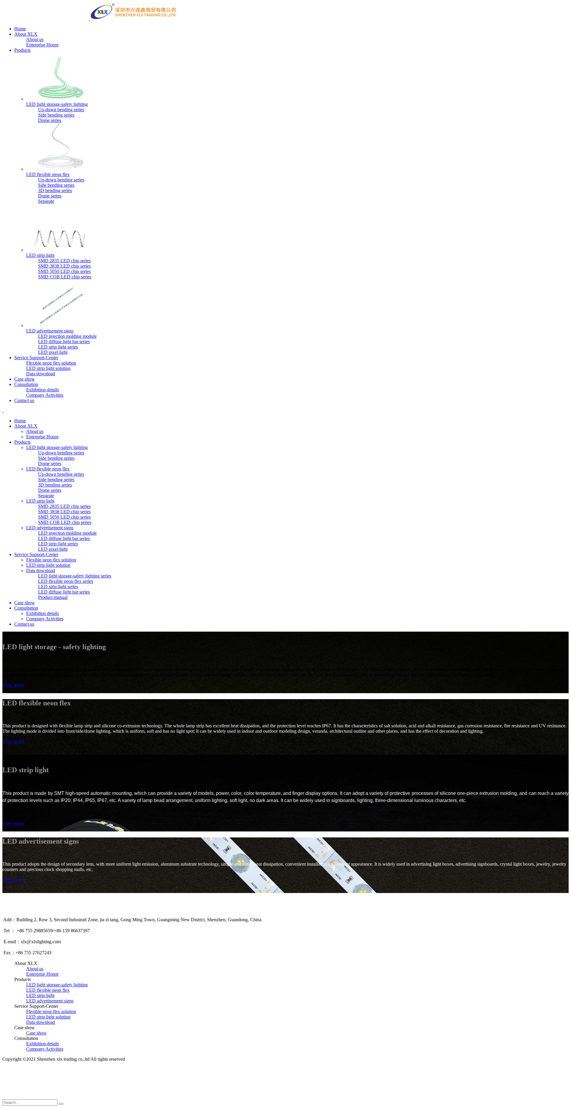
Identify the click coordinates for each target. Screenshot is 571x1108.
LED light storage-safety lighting (57, 104)
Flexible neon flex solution (51, 362)
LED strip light (40, 255)
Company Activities (44, 395)
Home (20, 28)
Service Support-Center (36, 357)
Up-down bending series (61, 109)
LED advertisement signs (49, 330)
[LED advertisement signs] (60, 325)
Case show (24, 379)
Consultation (26, 384)
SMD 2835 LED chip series (64, 260)
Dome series (49, 120)
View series (13, 685)
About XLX (25, 34)
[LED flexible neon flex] (60, 169)
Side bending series (56, 114)
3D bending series (55, 190)
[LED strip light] (60, 249)
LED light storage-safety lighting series (74, 575)
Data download (40, 373)
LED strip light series (58, 346)
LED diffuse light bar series (64, 341)
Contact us (24, 400)
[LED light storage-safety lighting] (60, 98)
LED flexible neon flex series (65, 581)
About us (34, 39)
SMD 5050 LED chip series (64, 271)
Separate (46, 201)
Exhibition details (42, 389)
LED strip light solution (48, 368)
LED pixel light (53, 352)
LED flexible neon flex (48, 174)
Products (22, 50)
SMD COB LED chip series (64, 276)
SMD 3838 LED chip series (64, 266)
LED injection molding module (67, 336)
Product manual (53, 597)
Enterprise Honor (42, 44)
